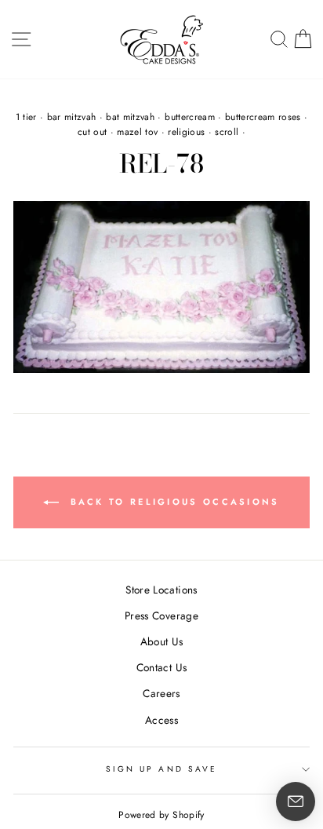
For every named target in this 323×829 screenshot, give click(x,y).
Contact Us (161, 667)
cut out (92, 132)
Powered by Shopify (161, 815)
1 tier (26, 117)
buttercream (190, 117)
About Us (161, 641)
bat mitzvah (130, 117)
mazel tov (137, 132)
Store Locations (161, 589)
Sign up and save (161, 769)
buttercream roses (263, 117)
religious (186, 132)
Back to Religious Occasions (172, 501)
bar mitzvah (71, 117)
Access (161, 720)
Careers (161, 693)
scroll (226, 132)
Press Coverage (161, 615)
